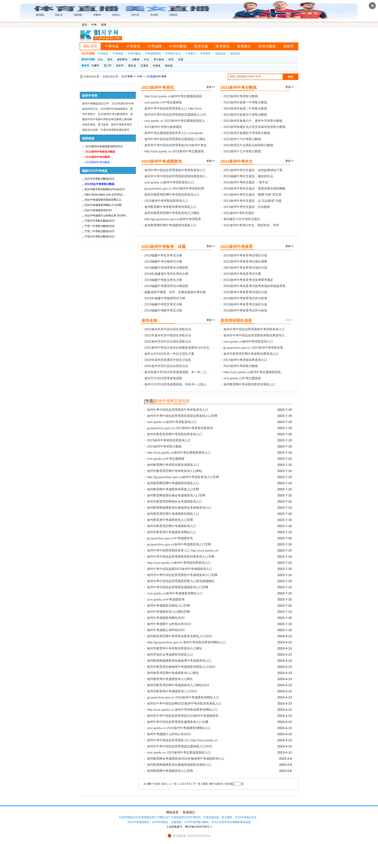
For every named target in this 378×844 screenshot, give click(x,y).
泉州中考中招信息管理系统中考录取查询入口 (175, 170)
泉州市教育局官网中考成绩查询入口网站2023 (178, 685)
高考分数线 (267, 46)
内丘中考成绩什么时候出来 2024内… (106, 215)
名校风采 (220, 53)
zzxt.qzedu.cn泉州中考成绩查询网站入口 (175, 593)
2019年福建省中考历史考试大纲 (166, 273)
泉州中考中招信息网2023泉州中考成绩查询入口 (179, 569)
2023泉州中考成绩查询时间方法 (104, 146)
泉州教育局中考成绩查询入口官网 (170, 520)
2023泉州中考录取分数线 (240, 96)
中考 (94, 24)
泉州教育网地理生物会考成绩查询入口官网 (176, 495)
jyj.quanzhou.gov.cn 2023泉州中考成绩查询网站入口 (183, 697)
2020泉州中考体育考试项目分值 (245, 292)
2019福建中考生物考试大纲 (163, 261)
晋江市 (108, 65)
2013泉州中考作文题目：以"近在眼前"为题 (252, 200)
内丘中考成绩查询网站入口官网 (103, 205)
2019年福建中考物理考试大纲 (164, 298)
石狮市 (95, 65)
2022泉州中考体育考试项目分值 (245, 267)
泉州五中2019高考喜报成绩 (163, 378)
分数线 (136, 59)
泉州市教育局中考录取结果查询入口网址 (174, 648)
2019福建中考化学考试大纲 (163, 255)
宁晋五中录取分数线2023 (99, 236)
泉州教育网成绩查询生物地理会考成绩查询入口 (179, 507)
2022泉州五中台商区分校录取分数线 (248, 145)
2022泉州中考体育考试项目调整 (245, 261)
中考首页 (103, 53)
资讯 (109, 59)
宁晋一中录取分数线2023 (99, 226)
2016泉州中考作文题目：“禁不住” (246, 182)
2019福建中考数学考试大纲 (163, 310)
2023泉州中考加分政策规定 (163, 127)
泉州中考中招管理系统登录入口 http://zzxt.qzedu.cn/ (183, 550)
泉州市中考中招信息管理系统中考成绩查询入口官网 (182, 575)
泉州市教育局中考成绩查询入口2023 (172, 691)
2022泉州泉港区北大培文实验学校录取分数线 (254, 127)
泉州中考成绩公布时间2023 (166, 630)
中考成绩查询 (153, 53)
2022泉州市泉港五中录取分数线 (245, 114)
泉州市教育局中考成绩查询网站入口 (171, 532)
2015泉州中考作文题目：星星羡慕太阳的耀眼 (254, 188)
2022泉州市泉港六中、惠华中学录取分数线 (252, 120)
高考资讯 (222, 46)
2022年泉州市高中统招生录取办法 (167, 335)
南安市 (120, 65)
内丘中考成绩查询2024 (98, 210)
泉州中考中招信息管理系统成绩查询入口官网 (177, 587)
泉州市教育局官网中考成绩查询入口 (171, 526)
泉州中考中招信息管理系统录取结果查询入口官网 (180, 556)
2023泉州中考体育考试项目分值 (245, 255)
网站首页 (90, 46)
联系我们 (189, 812)
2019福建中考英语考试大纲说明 (166, 286)
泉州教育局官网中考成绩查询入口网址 (173, 673)
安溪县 (144, 65)
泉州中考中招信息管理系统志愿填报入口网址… (176, 139)
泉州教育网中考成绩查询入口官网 (170, 771)
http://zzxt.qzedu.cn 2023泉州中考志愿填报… (175, 151)
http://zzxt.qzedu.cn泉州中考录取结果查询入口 (179, 562)
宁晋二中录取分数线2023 (99, 231)
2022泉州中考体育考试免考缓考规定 (248, 280)
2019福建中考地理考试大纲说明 (166, 267)
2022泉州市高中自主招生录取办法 (167, 341)
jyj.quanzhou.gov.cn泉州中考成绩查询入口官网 (179, 544)
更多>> (210, 87)
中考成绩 (155, 46)
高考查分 (244, 46)
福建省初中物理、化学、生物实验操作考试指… (176, 292)
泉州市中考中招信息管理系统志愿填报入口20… (176, 114)
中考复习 (190, 53)
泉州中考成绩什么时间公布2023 (169, 734)
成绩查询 (122, 59)
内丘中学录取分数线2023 (99, 178)
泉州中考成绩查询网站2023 (166, 618)
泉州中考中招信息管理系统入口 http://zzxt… (174, 108)
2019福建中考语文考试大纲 (163, 304)
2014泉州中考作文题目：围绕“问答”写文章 (252, 194)
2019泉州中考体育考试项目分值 (245, 304)
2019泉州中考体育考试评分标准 (245, 298)
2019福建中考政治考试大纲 (163, 280)
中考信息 (118, 53)
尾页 (205, 783)
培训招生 (235, 53)
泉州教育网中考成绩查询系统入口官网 (173, 489)
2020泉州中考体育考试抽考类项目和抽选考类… (256, 286)
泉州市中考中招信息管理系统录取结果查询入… (176, 176)
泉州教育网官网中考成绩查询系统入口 (170, 225)
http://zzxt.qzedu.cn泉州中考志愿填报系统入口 (179, 452)
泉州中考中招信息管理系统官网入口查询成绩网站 (180, 581)
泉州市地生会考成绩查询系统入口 (170, 654)
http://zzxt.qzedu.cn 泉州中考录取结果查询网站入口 (182, 709)
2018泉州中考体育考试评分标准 (245, 310)
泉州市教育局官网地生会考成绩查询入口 (174, 501)
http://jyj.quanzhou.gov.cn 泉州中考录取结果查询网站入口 (186, 642)
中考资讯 (133, 46)
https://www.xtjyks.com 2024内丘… (105, 194)
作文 (146, 59)
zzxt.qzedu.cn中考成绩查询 (165, 599)
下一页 (197, 783)
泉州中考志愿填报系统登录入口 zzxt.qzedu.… (175, 133)
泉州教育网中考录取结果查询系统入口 (170, 207)
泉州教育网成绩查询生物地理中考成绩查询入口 (179, 660)
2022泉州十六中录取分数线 (242, 139)
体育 (171, 59)
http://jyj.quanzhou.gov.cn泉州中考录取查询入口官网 (183, 477)
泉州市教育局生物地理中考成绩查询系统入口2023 (181, 666)
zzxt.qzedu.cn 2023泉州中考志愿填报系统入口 (179, 752)
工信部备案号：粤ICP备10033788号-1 (189, 826)
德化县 (169, 65)
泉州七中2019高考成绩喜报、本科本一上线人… (177, 384)
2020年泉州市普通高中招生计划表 (167, 360)
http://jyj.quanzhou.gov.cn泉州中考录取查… (174, 219)
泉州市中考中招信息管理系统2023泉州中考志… (177, 145)
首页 (84, 24)
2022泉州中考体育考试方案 (242, 273)
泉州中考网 (159, 76)
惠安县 (132, 65)
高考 (103, 24)
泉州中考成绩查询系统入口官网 (168, 605)
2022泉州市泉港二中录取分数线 (245, 108)
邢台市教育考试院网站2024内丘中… (106, 189)
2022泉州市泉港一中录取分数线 (245, 102)
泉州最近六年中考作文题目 (241, 219)
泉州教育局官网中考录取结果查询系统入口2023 (179, 636)
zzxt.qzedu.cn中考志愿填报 (163, 102)
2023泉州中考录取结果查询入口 (166, 200)
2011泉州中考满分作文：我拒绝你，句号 (251, 225)
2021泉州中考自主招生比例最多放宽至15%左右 (177, 347)
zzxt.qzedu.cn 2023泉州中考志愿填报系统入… (176, 120)
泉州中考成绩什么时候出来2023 (169, 624)
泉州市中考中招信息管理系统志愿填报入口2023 (179, 746)
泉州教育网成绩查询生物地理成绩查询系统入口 (179, 764)
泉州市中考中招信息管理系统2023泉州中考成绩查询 (182, 715)
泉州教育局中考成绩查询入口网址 (170, 679)
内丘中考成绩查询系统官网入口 (103, 199)
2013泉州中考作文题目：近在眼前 (246, 207)
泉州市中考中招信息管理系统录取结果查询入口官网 (182, 416)
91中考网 (127, 76)
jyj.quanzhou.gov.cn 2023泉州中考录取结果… (175, 188)
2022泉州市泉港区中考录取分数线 (246, 133)
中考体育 (205, 53)
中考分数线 (178, 46)
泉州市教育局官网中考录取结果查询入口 (172, 194)
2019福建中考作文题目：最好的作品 (248, 176)
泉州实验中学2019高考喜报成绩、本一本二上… (177, 372)
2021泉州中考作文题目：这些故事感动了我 (252, 170)
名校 (180, 59)
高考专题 (201, 46)
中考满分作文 (173, 53)
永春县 (157, 65)
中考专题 (112, 46)
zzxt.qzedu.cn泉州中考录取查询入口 (169, 182)
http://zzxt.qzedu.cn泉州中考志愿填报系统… (174, 96)
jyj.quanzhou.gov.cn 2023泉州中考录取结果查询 (180, 428)
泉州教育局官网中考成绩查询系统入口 (173, 513)
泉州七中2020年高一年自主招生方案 (169, 353)
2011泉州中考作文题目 (238, 213)
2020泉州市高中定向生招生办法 (166, 366)
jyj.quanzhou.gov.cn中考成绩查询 (170, 538)
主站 (100, 59)
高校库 (288, 46)
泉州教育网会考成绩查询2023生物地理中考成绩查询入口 (185, 758)
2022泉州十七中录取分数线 (242, 151)
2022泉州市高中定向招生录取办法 (167, 329)
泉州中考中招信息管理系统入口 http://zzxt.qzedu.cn (182, 740)
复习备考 (159, 59)
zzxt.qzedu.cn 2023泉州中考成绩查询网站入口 (179, 728)
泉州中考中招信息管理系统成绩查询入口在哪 (177, 722)
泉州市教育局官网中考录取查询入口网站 (172, 213)
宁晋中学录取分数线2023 (99, 220)
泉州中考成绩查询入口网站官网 (168, 611)
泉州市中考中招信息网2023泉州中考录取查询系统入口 (184, 703)
